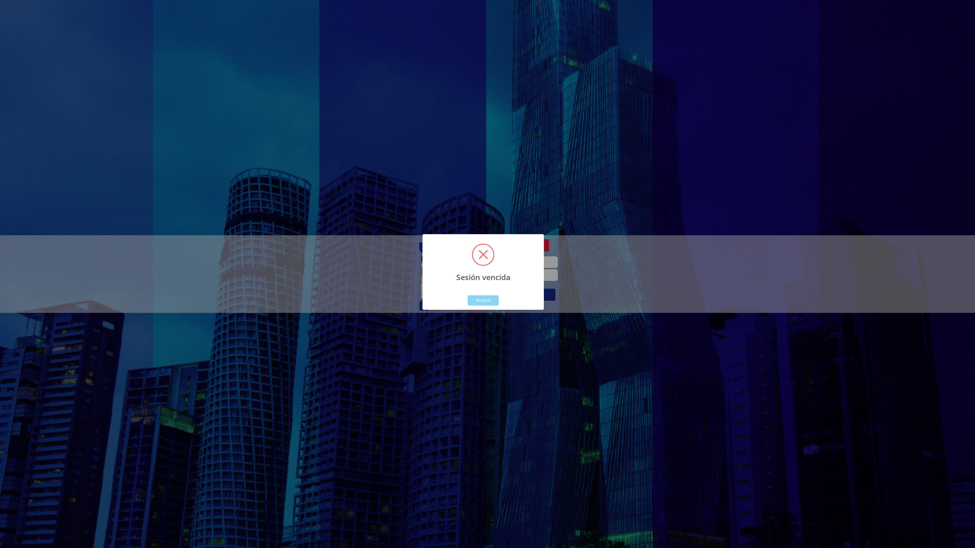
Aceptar (483, 300)
